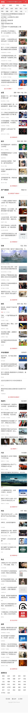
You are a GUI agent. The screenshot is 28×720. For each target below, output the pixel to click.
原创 (17, 5)
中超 (22, 93)
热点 (24, 5)
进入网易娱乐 (13, 186)
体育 (11, 8)
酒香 (19, 690)
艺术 (8, 690)
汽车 (26, 8)
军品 (22, 246)
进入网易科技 (13, 555)
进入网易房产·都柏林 (13, 193)
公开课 (8, 687)
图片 (21, 8)
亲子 (3, 690)
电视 (18, 141)
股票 (18, 304)
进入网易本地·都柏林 (13, 397)
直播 (7, 11)
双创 (14, 690)
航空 (24, 690)
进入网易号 (13, 449)
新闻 (2, 8)
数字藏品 (3, 692)
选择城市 (24, 352)
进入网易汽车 (13, 507)
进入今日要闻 (7, 88)
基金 (22, 304)
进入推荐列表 (13, 669)
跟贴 (19, 684)
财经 (16, 8)
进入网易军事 (13, 300)
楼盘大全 (24, 190)
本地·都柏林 (5, 352)
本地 (24, 681)
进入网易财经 (13, 348)
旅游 (24, 687)
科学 (22, 511)
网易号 (3, 401)
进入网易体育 (13, 137)
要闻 (3, 5)
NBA (18, 93)
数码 (19, 681)
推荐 (10, 5)
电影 (22, 141)
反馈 (9, 699)
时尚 (8, 684)
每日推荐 (24, 401)
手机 (14, 681)
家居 (2, 197)
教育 (3, 687)
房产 (11, 11)
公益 (21, 11)
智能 (25, 511)
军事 (2, 11)
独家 (19, 687)
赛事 (15, 93)
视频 (8, 681)
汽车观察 (24, 453)
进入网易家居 (13, 242)
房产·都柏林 (5, 190)
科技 (16, 11)
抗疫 (8, 693)
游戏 (24, 684)
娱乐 (7, 8)
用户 (26, 2)
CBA (25, 93)
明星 (25, 141)
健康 (14, 687)
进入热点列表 (13, 620)
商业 (25, 304)
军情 (25, 246)
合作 (15, 699)
